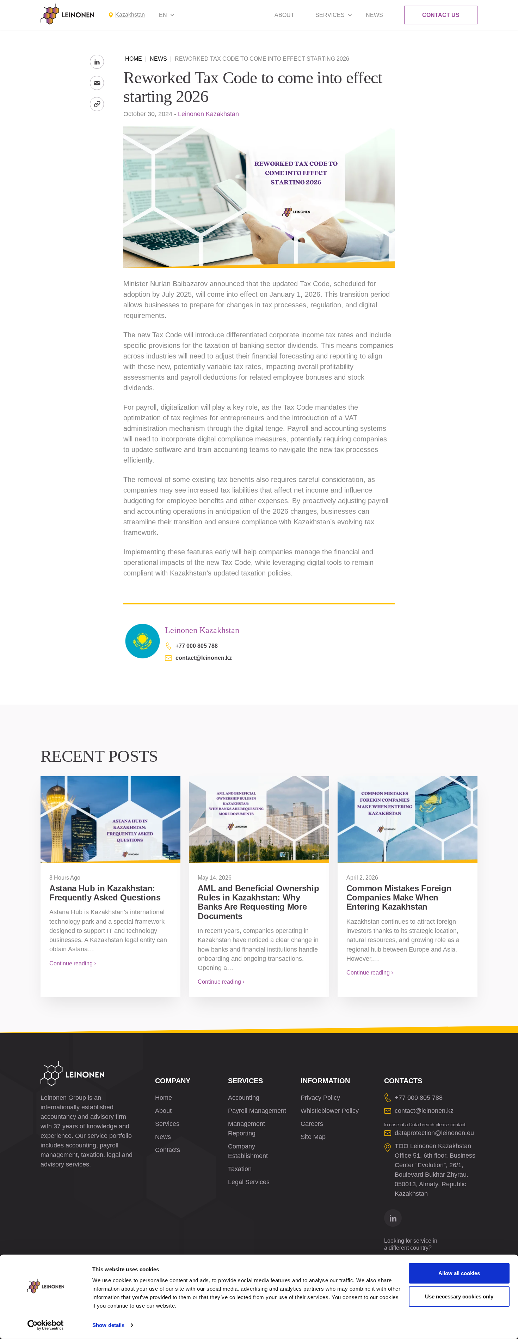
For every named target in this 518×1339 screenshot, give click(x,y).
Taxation (240, 1168)
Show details (108, 1325)
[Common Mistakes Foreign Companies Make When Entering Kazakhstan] (407, 819)
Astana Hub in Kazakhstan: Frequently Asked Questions (105, 892)
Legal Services (249, 1182)
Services (330, 15)
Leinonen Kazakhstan (208, 113)
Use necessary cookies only (459, 1296)
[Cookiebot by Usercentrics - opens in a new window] (45, 1325)
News (374, 15)
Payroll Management (257, 1110)
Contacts (167, 1149)
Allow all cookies (459, 1273)
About (284, 15)
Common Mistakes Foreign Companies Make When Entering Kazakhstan (399, 897)
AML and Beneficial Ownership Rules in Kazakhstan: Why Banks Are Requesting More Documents (258, 902)
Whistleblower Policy (330, 1110)
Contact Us (441, 15)
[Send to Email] (97, 83)
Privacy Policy (320, 1097)
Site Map (313, 1136)
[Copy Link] (97, 104)
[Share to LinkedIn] (97, 62)
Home (133, 59)
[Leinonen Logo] (67, 14)
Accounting (243, 1097)
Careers (312, 1123)
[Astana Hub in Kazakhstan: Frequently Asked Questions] (110, 819)
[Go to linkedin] (393, 1218)
